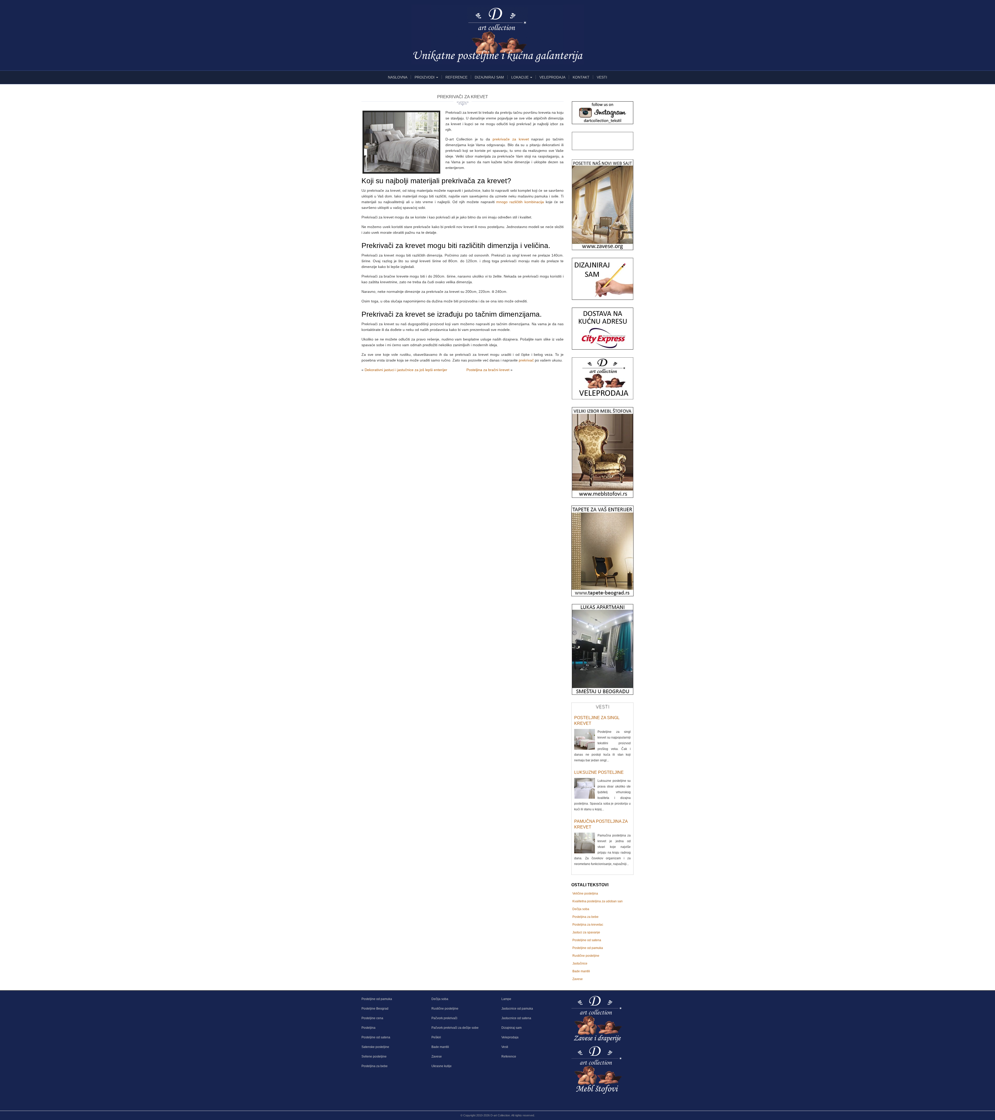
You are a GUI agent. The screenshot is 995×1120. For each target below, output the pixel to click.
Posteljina (368, 1028)
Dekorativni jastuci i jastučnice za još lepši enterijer (406, 370)
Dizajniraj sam (489, 77)
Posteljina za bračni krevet (487, 370)
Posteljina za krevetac (587, 924)
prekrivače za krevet (511, 139)
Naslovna (397, 77)
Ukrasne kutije (441, 1066)
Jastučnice (579, 963)
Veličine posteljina (585, 893)
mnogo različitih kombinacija (520, 202)
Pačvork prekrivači (444, 1018)
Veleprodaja (552, 77)
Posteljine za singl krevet (596, 720)
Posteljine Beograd (374, 1008)
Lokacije (520, 77)
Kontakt (581, 77)
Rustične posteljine (585, 956)
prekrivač (526, 360)
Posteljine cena (372, 1018)
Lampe (506, 999)
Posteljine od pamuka (587, 948)
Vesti (602, 77)
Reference (456, 77)
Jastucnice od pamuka (517, 1008)
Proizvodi (425, 77)
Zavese (577, 979)
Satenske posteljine (375, 1047)
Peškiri (436, 1037)
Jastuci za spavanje (586, 932)
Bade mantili (581, 971)
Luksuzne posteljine (599, 772)
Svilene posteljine (374, 1056)
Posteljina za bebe (585, 917)
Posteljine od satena (586, 940)
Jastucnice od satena (516, 1018)
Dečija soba (580, 909)
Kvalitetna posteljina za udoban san (597, 901)
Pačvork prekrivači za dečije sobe (455, 1028)
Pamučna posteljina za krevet (601, 824)
